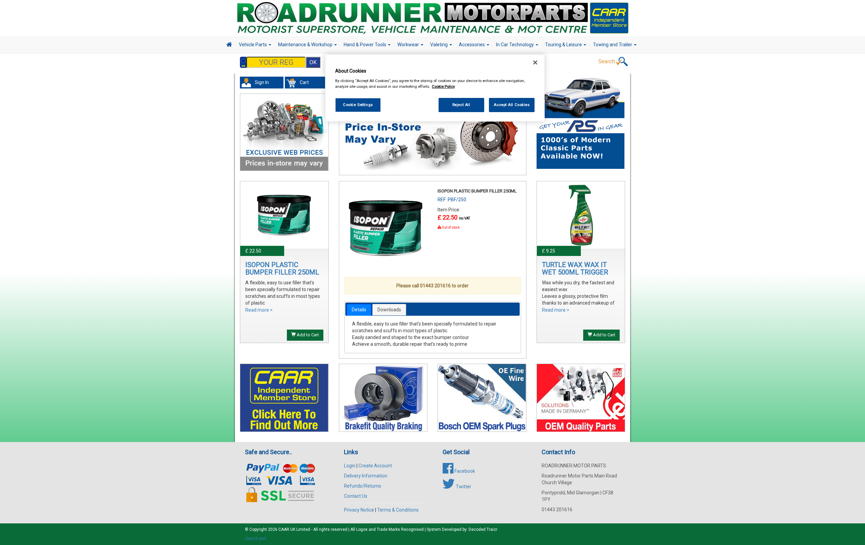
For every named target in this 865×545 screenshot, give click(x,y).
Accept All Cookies (511, 104)
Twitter (463, 486)
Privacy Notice (359, 510)
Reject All (461, 104)
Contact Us (355, 496)
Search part (255, 538)
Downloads (389, 309)
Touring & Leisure (564, 44)
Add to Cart (307, 334)
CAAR (283, 529)
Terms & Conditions (398, 510)
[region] (435, 88)
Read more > (259, 310)
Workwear (408, 44)
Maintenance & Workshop (305, 44)
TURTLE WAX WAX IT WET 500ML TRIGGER (575, 268)
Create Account (375, 465)
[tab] (359, 309)
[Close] (535, 62)
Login (349, 465)
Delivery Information (365, 475)
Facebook (464, 471)
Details (359, 309)
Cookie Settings (358, 104)
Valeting (439, 44)
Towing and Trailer (613, 44)
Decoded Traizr (483, 529)
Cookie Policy (443, 86)
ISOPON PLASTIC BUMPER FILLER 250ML (282, 268)
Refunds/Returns (362, 486)
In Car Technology (515, 44)
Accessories (472, 44)
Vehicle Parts (253, 44)
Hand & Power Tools (365, 44)
